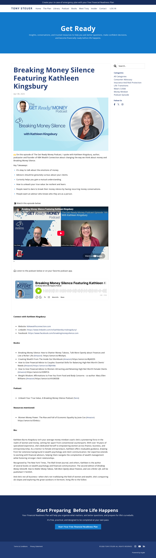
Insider (94, 8)
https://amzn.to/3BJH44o (44, 365)
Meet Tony (84, 8)
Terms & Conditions (21, 546)
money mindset (121, 91)
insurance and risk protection (127, 82)
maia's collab (120, 88)
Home (38, 8)
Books (74, 8)
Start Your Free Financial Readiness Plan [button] (78, 526)
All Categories (120, 76)
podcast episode (121, 95)
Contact (103, 8)
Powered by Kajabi (138, 553)
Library (56, 8)
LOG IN (113, 8)
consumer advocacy (123, 79)
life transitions (121, 85)
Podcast (65, 8)
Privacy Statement (36, 546)
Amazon (38, 355)
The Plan (47, 8)
